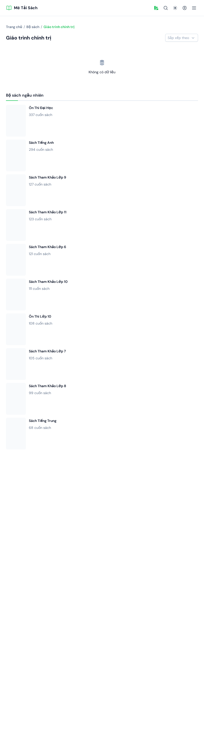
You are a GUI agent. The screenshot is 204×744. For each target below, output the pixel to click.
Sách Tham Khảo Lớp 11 (47, 212)
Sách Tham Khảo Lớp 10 (48, 281)
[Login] (185, 8)
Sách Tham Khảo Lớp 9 (47, 177)
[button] (156, 8)
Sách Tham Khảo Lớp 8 (47, 386)
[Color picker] (156, 8)
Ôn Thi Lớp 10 (40, 316)
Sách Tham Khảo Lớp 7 (47, 351)
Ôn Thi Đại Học (41, 108)
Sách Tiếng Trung (42, 420)
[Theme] (175, 8)
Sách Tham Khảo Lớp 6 (47, 247)
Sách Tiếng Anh (41, 142)
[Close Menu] (194, 8)
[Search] (166, 8)
